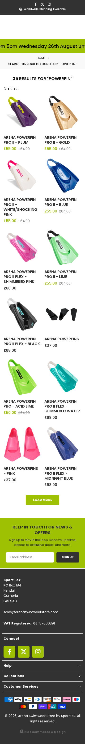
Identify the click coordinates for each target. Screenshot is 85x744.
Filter (12, 89)
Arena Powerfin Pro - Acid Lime (20, 404)
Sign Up (68, 557)
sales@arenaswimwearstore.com (31, 612)
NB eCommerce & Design (45, 732)
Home (41, 58)
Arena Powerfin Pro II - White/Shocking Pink (20, 207)
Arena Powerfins (61, 339)
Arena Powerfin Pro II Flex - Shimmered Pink (20, 276)
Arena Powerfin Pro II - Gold (60, 140)
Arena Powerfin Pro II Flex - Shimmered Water (62, 406)
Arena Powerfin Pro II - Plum (20, 140)
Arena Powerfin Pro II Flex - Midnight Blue (60, 473)
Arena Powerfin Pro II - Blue (60, 202)
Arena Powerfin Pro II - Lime (60, 274)
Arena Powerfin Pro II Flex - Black (22, 341)
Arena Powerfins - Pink (21, 471)
